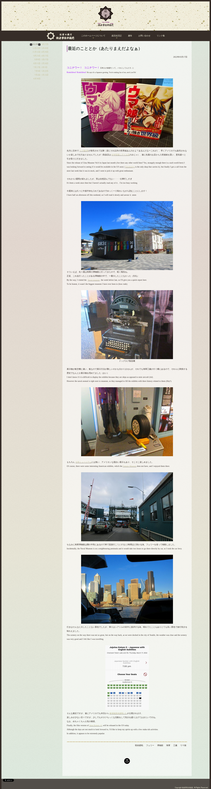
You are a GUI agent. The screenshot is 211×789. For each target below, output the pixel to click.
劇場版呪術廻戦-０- (118, 713)
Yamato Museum (129, 466)
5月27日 (44, 44)
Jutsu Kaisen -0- (95, 725)
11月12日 (36, 52)
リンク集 (161, 36)
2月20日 (44, 63)
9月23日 (36, 56)
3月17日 (44, 59)
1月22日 (44, 71)
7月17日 (36, 67)
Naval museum (94, 280)
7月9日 (37, 71)
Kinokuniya (130, 167)
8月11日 (36, 63)
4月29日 (44, 52)
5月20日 (44, 48)
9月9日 (37, 59)
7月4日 (37, 75)
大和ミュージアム (83, 462)
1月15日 (44, 75)
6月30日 (36, 79)
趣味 (130, 36)
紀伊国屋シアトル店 (121, 155)
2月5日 (44, 67)
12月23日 (36, 48)
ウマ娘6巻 (83, 151)
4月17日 (44, 56)
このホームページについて (93, 36)
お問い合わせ (144, 36)
